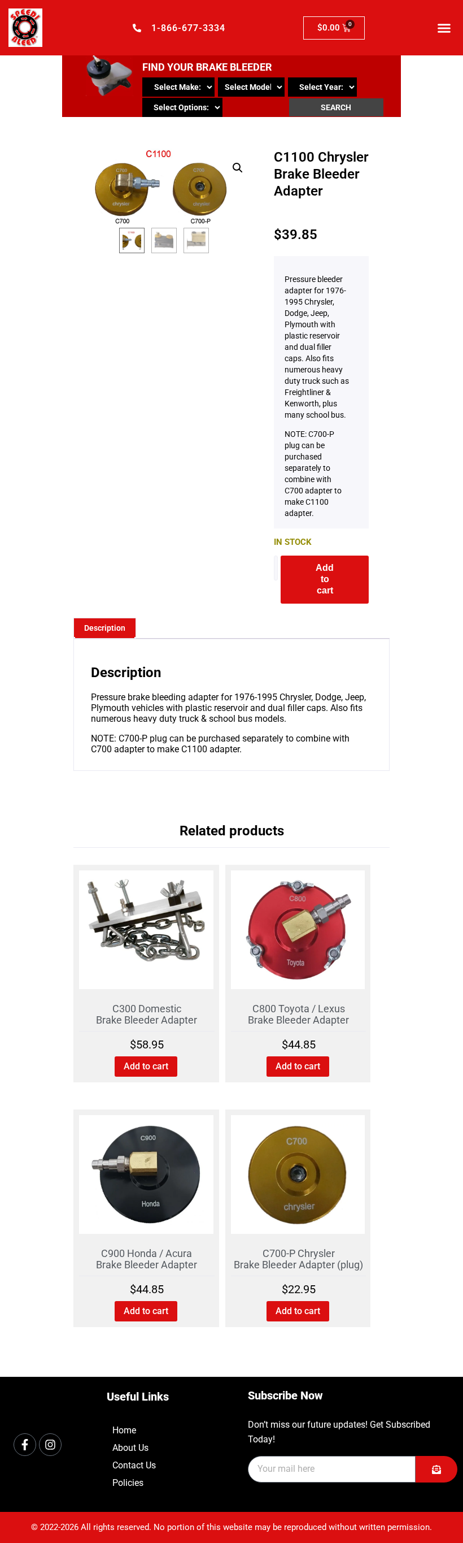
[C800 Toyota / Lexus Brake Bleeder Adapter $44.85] (298, 934)
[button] (444, 27)
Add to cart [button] (146, 1066)
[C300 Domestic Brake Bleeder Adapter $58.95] (146, 934)
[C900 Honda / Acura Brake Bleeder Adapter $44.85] (146, 1178)
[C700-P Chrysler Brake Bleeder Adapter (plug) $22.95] (298, 1178)
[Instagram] (50, 1444)
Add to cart (325, 579)
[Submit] (436, 1469)
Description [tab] (104, 627)
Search (336, 107)
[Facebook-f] (25, 1444)
